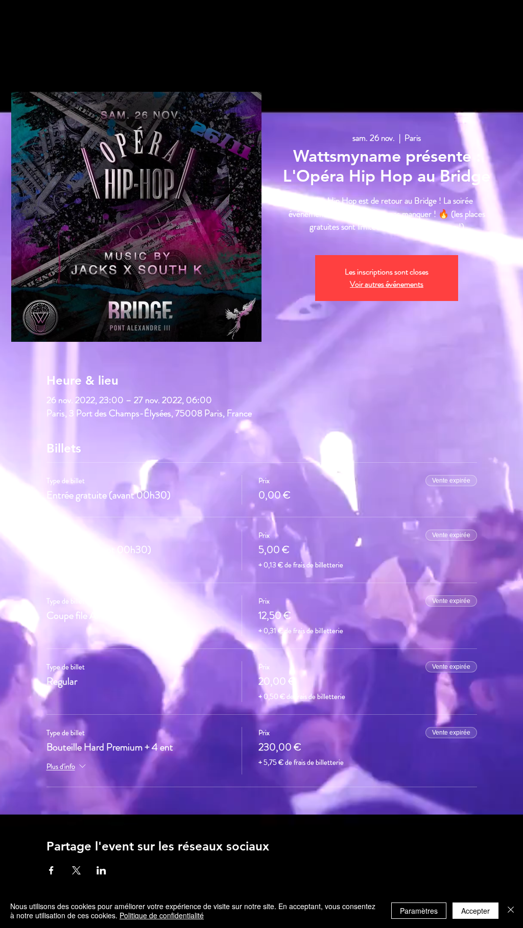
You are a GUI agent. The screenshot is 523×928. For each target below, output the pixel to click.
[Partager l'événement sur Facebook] (51, 870)
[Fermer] (511, 910)
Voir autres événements (386, 284)
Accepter (475, 911)
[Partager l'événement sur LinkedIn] (101, 870)
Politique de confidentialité (162, 915)
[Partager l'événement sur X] (76, 870)
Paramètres (419, 911)
